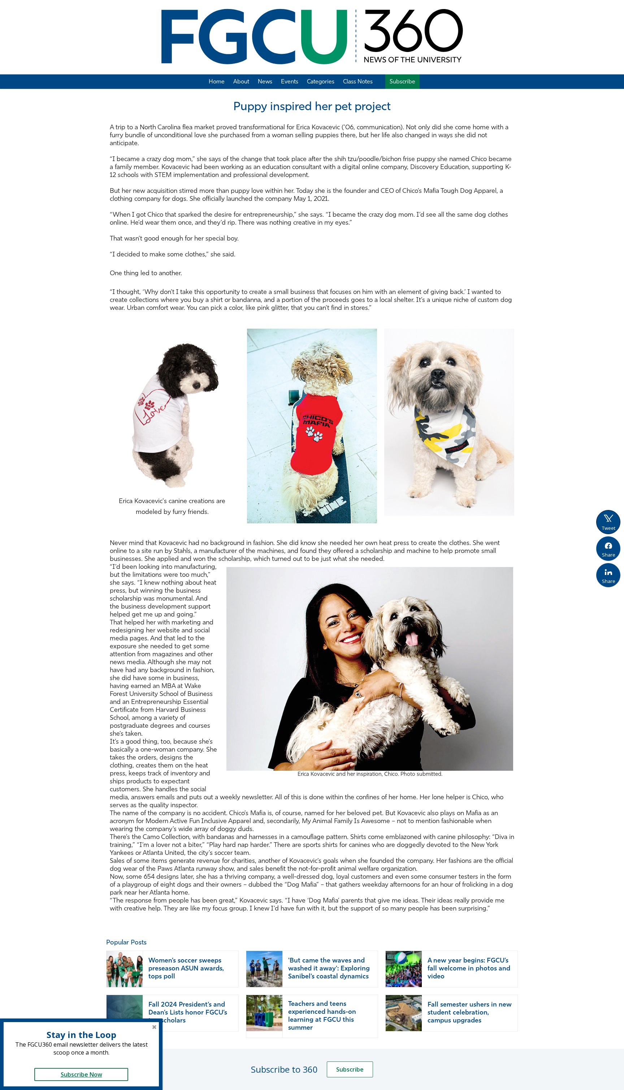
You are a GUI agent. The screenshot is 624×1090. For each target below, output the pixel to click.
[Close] (154, 1027)
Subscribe (350, 1069)
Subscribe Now (81, 1074)
